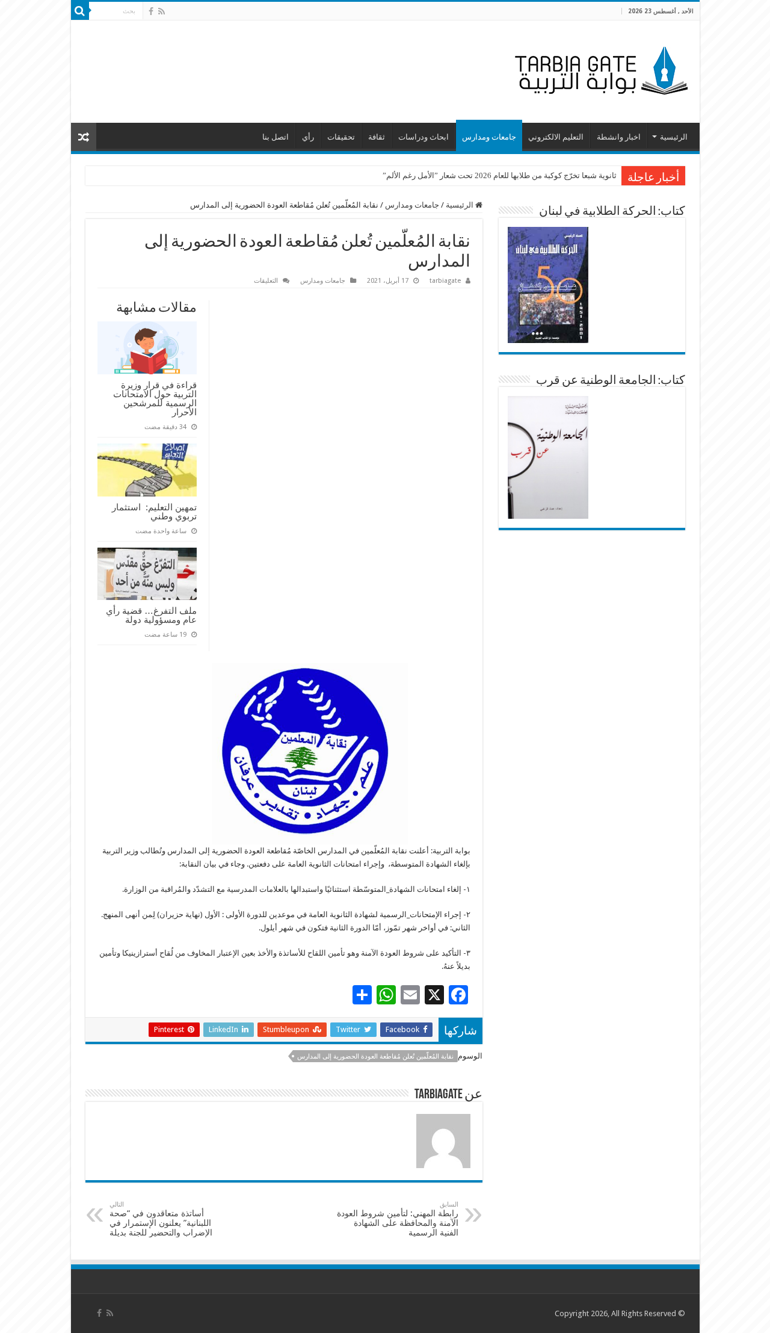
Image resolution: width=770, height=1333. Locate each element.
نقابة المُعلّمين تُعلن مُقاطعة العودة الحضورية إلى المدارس (375, 1056)
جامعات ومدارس (489, 136)
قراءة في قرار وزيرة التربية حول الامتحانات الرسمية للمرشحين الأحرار (155, 398)
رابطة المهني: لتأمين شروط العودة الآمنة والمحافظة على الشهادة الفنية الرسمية (397, 1219)
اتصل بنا (275, 136)
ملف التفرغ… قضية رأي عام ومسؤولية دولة (151, 615)
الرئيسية (674, 136)
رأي (308, 136)
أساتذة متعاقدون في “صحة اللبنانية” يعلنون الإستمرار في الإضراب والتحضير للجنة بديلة (160, 1219)
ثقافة (376, 136)
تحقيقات (341, 136)
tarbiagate (445, 281)
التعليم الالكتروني (556, 136)
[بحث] (80, 11)
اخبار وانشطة (619, 136)
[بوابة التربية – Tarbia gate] (599, 69)
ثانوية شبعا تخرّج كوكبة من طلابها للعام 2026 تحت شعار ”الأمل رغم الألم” (500, 175)
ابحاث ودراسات (423, 136)
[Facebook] (151, 11)
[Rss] (161, 11)
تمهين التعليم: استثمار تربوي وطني (154, 511)
